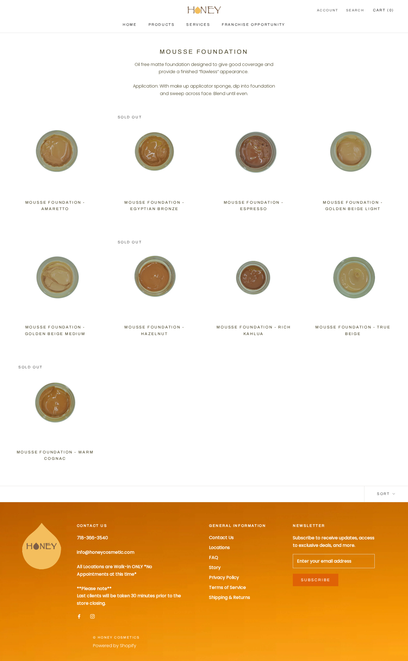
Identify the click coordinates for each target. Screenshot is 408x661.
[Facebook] (79, 616)
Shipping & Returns (229, 597)
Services (198, 25)
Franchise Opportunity (253, 25)
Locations (219, 547)
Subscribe (315, 580)
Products (161, 25)
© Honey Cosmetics (116, 637)
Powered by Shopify (114, 645)
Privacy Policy (224, 577)
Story (215, 567)
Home (130, 25)
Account (327, 10)
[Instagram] (92, 616)
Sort (384, 494)
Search (355, 10)
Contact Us (221, 537)
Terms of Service (227, 587)
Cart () (383, 10)
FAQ (213, 557)
